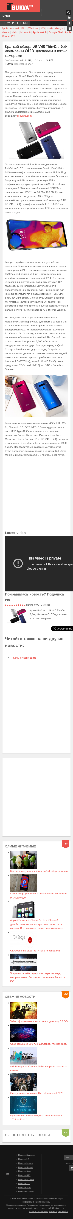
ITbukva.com (24, 115)
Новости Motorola (26, 1179)
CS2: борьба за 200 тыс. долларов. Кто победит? (38, 1043)
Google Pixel (56, 32)
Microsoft (25, 32)
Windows (33, 28)
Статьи (38, 1211)
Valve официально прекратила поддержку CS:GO (39, 1021)
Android (14, 28)
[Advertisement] (36, 493)
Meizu (15, 32)
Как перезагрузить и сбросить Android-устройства (39, 871)
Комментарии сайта (24, 657)
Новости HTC (24, 1175)
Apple (5, 28)
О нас (32, 1211)
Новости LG (23, 1159)
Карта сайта (63, 1211)
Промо (45, 1211)
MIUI (23, 28)
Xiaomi (5, 32)
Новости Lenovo (25, 1163)
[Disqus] (36, 706)
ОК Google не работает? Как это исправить (35, 950)
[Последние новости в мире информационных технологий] (20, 6)
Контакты (53, 1211)
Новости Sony (24, 1171)
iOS (43, 28)
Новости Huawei (25, 1167)
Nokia (50, 28)
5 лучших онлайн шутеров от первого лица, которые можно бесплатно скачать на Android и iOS (38, 977)
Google (59, 28)
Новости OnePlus (26, 1191)
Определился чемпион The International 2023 (36, 1093)
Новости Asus (24, 1187)
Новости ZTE (24, 1183)
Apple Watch (40, 32)
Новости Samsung (26, 1155)
